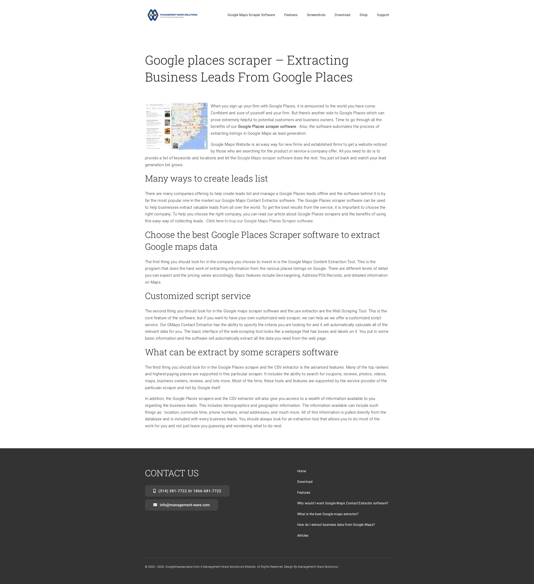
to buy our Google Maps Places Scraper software (269, 221)
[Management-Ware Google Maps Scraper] (172, 9)
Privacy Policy (348, 566)
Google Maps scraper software (265, 158)
